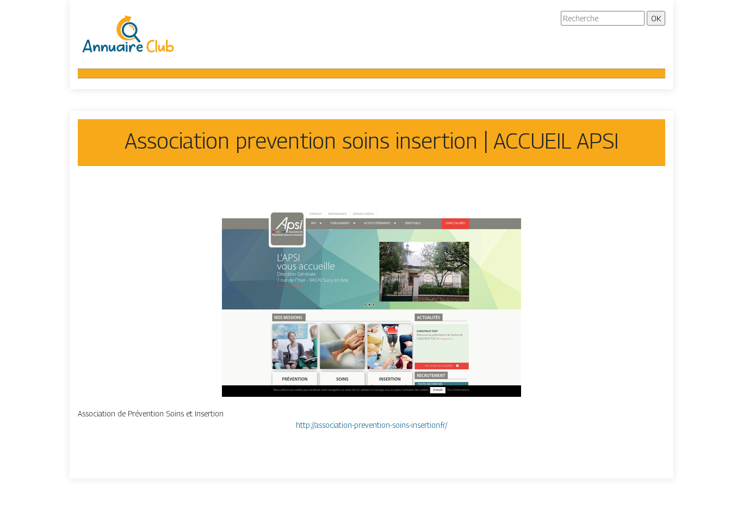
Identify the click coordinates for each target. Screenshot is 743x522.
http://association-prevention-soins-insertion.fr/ (372, 424)
